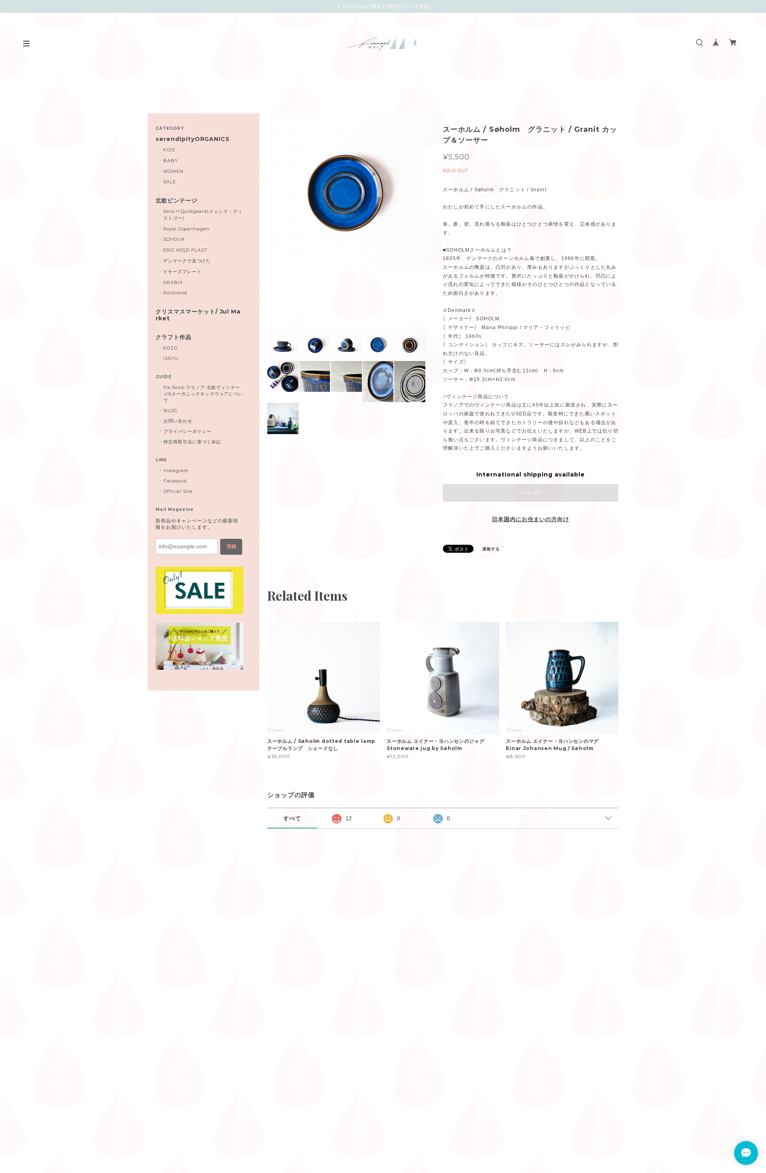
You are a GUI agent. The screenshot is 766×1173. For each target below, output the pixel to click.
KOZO (170, 348)
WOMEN (173, 171)
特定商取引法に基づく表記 (192, 442)
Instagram (176, 470)
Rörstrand (175, 293)
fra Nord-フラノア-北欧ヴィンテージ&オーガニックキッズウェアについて (203, 394)
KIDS (169, 150)
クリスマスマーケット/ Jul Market (198, 315)
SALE (169, 182)
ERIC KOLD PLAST (185, 250)
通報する (491, 549)
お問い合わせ (178, 421)
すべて (292, 818)
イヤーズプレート (182, 271)
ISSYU (170, 358)
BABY (170, 160)
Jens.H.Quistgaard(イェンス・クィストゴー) (203, 214)
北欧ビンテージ (176, 200)
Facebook (175, 481)
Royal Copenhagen (186, 229)
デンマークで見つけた (187, 261)
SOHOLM (174, 239)
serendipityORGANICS (193, 139)
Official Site (178, 491)
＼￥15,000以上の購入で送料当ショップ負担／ (383, 6)
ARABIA (173, 282)
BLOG (171, 410)
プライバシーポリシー (187, 431)
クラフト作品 (174, 337)
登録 (231, 546)
